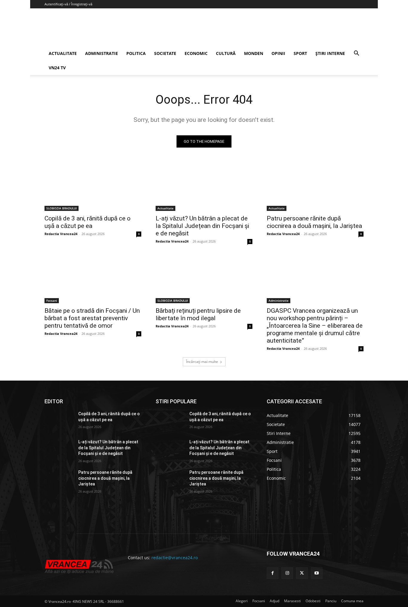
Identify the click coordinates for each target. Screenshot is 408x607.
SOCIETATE (165, 53)
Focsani (51, 300)
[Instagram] (287, 573)
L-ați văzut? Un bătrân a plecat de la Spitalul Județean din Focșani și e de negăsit (202, 226)
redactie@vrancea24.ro (174, 557)
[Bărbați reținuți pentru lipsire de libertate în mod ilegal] (204, 279)
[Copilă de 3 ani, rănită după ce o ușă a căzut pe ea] (93, 187)
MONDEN (253, 53)
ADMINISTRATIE (101, 53)
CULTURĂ (226, 53)
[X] (302, 573)
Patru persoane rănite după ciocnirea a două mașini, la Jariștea (314, 222)
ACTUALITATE (63, 53)
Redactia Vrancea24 (61, 234)
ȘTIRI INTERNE (330, 53)
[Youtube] (317, 573)
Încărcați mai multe (202, 361)
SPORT (300, 53)
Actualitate (165, 208)
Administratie (279, 300)
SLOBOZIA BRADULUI (61, 208)
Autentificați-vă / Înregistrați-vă (68, 4)
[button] (356, 54)
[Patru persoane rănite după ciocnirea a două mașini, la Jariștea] (315, 187)
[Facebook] (272, 573)
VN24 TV (57, 67)
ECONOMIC (196, 53)
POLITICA (136, 53)
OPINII (278, 53)
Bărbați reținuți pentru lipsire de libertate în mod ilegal (198, 314)
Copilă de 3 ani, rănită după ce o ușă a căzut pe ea (88, 222)
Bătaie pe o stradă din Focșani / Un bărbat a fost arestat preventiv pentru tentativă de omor (92, 318)
